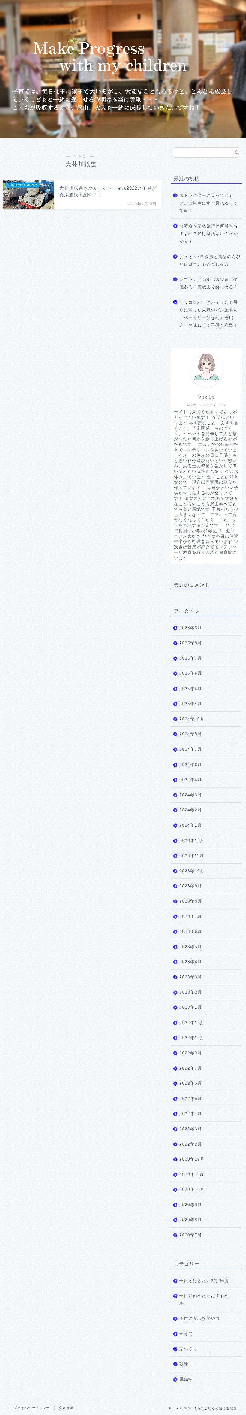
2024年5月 (190, 779)
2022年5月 (190, 1098)
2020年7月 (190, 1235)
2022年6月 (190, 1083)
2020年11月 (191, 1174)
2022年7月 (190, 1068)
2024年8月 (190, 734)
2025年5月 (190, 688)
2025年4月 (190, 703)
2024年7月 (190, 749)
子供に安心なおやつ (199, 1318)
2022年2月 (190, 1144)
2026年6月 (190, 628)
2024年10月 (192, 719)
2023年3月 (190, 977)
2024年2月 (190, 810)
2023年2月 (190, 992)
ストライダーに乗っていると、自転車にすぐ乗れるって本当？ (208, 203)
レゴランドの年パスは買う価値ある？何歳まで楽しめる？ (208, 283)
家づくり (188, 1349)
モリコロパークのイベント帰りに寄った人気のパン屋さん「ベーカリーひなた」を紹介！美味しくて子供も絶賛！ (208, 314)
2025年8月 (190, 643)
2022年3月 (190, 1129)
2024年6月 (190, 764)
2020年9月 (190, 1205)
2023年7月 (190, 916)
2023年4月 (190, 962)
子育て (186, 1334)
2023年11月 (191, 855)
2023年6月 (190, 931)
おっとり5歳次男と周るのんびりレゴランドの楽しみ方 (210, 260)
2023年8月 (190, 901)
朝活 (183, 1364)
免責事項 (66, 1408)
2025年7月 (190, 658)
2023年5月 (190, 947)
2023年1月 (190, 1007)
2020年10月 (192, 1189)
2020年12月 (192, 1159)
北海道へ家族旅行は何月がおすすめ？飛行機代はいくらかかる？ (208, 234)
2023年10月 (192, 871)
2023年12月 (192, 840)
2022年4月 (190, 1113)
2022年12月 (192, 1022)
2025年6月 (190, 673)
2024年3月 (190, 795)
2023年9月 (190, 886)
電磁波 (186, 1379)
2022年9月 (190, 1053)
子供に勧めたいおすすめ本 (204, 1299)
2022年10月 (192, 1037)
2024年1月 (190, 825)
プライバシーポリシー (32, 1408)
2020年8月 (190, 1220)
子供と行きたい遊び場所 (204, 1280)
